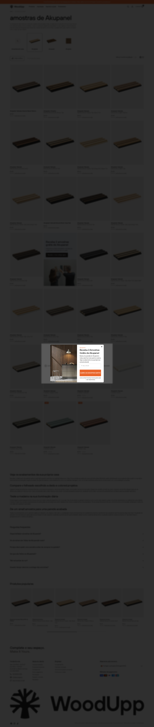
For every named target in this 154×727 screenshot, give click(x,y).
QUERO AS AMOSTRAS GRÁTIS (90, 373)
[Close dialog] (102, 347)
